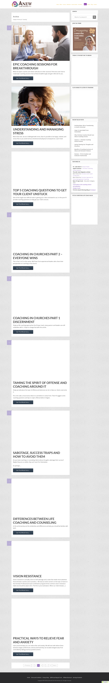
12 (9, 342)
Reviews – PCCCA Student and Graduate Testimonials (82, 154)
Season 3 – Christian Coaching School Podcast (82, 140)
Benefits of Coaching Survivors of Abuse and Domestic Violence (83, 150)
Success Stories (74, 4)
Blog (92, 4)
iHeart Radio (86, 166)
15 (50, 665)
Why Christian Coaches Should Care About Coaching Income (84, 135)
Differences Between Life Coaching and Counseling (34, 520)
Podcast (88, 4)
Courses (64, 4)
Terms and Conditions (36, 677)
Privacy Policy (46, 677)
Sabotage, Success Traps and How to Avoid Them (36, 454)
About (61, 4)
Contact (95, 4)
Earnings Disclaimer (77, 677)
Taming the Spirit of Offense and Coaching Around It (40, 384)
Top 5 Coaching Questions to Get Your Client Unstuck (40, 192)
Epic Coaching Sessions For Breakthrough (35, 66)
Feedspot (93, 190)
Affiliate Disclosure (67, 677)
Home (57, 4)
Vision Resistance (27, 576)
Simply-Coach (76, 188)
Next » (55, 665)
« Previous (27, 665)
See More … (80, 4)
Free (85, 4)
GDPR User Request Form (56, 677)
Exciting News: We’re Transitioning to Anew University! (83, 126)
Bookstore (69, 4)
